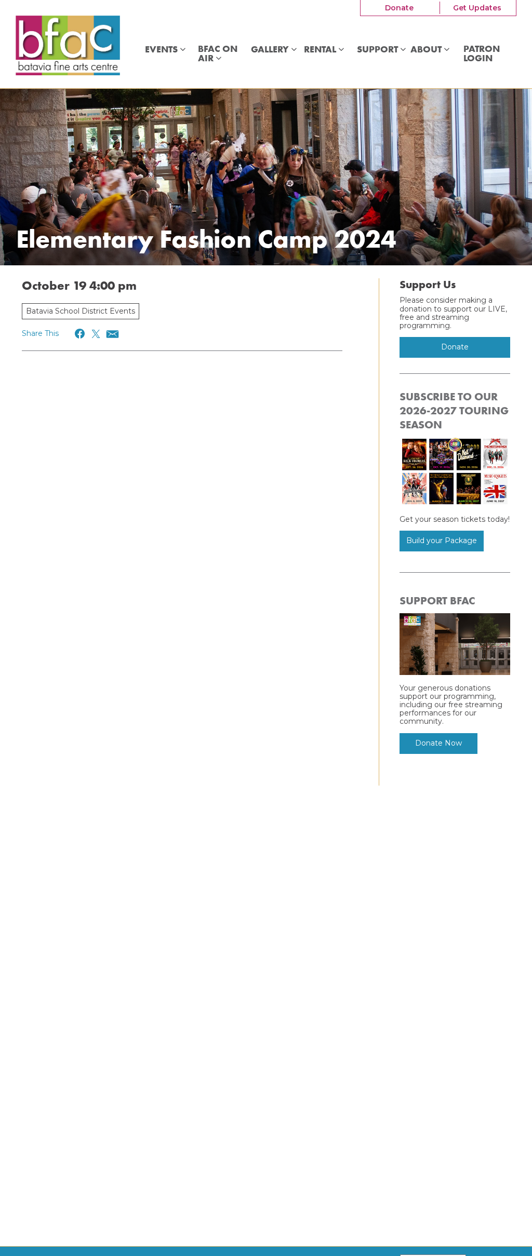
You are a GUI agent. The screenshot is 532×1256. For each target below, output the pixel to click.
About (427, 50)
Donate (399, 7)
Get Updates (477, 7)
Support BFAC (437, 600)
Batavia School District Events (80, 311)
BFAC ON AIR (217, 54)
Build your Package (441, 540)
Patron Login (481, 54)
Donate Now (438, 743)
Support (378, 50)
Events (162, 50)
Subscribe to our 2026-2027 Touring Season (454, 410)
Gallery (271, 50)
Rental (321, 50)
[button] (80, 333)
